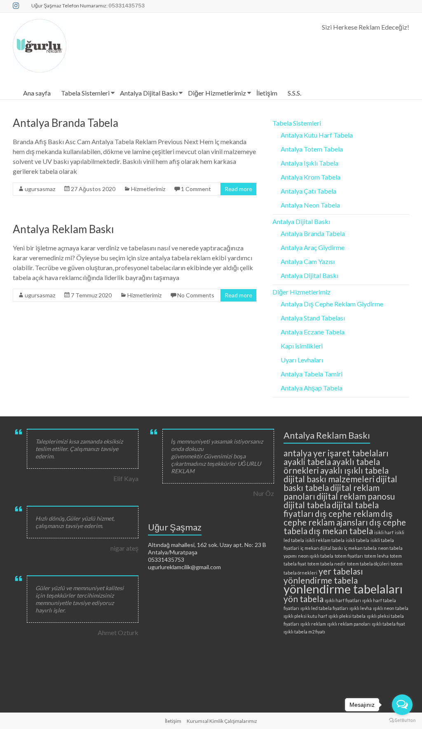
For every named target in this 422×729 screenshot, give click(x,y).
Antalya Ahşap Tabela (311, 388)
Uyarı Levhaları (302, 360)
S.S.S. (294, 93)
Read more (238, 188)
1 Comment (196, 188)
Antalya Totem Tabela (312, 149)
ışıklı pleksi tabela (347, 616)
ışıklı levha (360, 608)
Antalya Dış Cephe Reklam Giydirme (332, 304)
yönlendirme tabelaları (343, 589)
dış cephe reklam (347, 513)
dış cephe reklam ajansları (338, 517)
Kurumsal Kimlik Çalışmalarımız (222, 721)
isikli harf (384, 532)
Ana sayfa (37, 93)
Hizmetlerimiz (148, 188)
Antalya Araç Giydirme (313, 247)
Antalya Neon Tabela (310, 205)
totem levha (376, 555)
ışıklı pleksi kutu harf (305, 616)
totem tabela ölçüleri (368, 563)
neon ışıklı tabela (315, 555)
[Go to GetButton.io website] (402, 720)
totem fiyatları (349, 555)
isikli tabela (357, 540)
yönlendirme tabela (321, 580)
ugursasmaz (40, 188)
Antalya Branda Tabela (65, 122)
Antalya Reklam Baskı (63, 229)
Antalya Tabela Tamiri (311, 374)
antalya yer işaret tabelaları (336, 453)
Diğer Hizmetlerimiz (217, 93)
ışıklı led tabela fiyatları (324, 608)
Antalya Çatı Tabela (308, 191)
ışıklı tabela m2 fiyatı (304, 631)
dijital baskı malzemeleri (329, 479)
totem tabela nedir (326, 563)
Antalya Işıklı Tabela (309, 163)
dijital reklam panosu (355, 496)
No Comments (195, 295)
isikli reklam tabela (325, 540)
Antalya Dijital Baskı (149, 93)
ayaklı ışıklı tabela (354, 470)
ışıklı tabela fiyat (388, 623)
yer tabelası (341, 571)
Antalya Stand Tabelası (313, 318)
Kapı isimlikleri (302, 346)
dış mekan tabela (341, 531)
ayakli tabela (307, 461)
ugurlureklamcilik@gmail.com (184, 566)
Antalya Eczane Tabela (313, 332)
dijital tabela (307, 505)
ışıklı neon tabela (390, 608)
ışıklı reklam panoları (348, 623)
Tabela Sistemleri (85, 93)
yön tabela (304, 598)
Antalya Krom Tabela (310, 177)
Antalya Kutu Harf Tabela (317, 135)
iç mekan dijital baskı (321, 548)
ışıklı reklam (313, 623)
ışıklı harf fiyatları (343, 600)
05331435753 (166, 559)
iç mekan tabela (360, 548)
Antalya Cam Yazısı (308, 261)
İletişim (266, 93)
